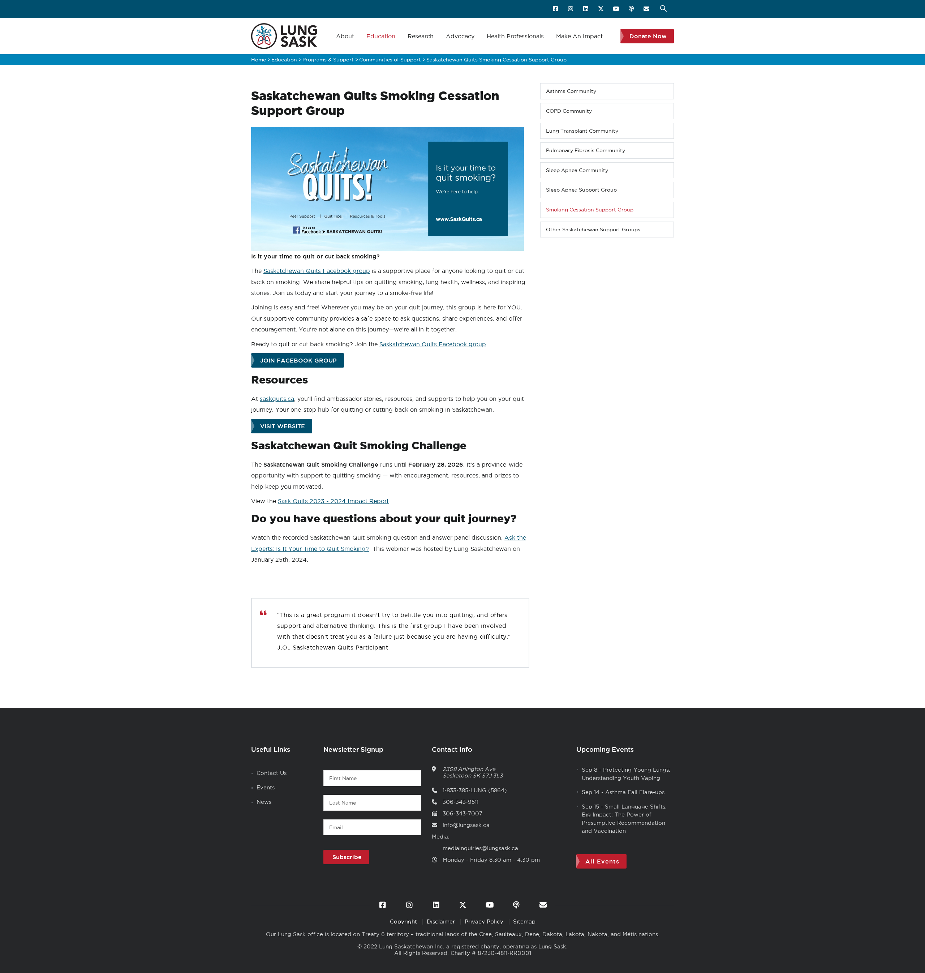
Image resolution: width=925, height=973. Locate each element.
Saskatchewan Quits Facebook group (316, 270)
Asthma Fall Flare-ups (634, 792)
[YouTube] (617, 9)
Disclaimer (442, 921)
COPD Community (569, 111)
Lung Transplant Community (582, 131)
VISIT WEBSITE (282, 426)
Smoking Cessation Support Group (589, 210)
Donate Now (648, 36)
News (264, 802)
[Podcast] (632, 9)
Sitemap (524, 921)
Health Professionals (515, 36)
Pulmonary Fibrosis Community (585, 150)
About (345, 36)
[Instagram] (571, 9)
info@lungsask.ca (466, 825)
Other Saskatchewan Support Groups (593, 229)
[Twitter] (601, 9)
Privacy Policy (485, 921)
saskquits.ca (277, 398)
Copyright (404, 921)
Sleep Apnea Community (577, 170)
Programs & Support (328, 60)
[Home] (284, 36)
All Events (602, 861)
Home (258, 60)
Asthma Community (571, 91)
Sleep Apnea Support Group (581, 190)
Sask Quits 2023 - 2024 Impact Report (333, 501)
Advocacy (460, 36)
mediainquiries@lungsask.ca (480, 848)
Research (421, 36)
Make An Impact (579, 36)
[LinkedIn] (586, 9)
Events (266, 787)
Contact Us (272, 773)
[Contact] (647, 9)
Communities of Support (390, 60)
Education (380, 36)
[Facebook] (556, 9)
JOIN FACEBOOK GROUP (298, 360)
